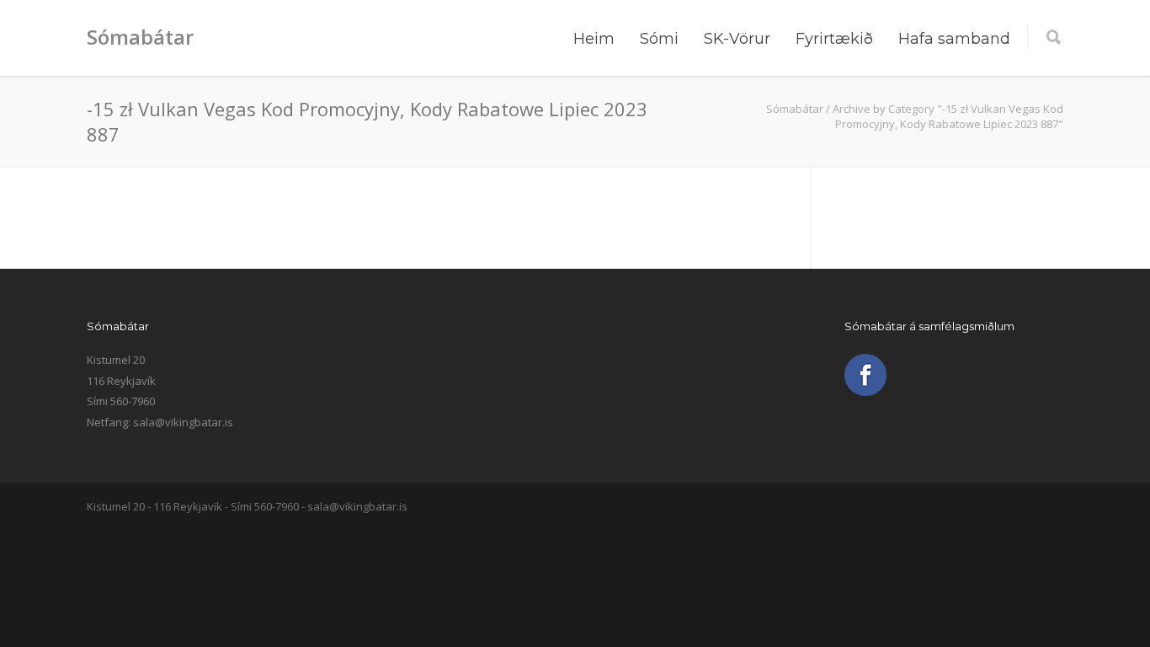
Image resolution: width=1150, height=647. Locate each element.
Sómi (659, 38)
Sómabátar (140, 37)
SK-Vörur (737, 38)
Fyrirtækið (834, 38)
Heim (594, 38)
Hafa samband (954, 38)
